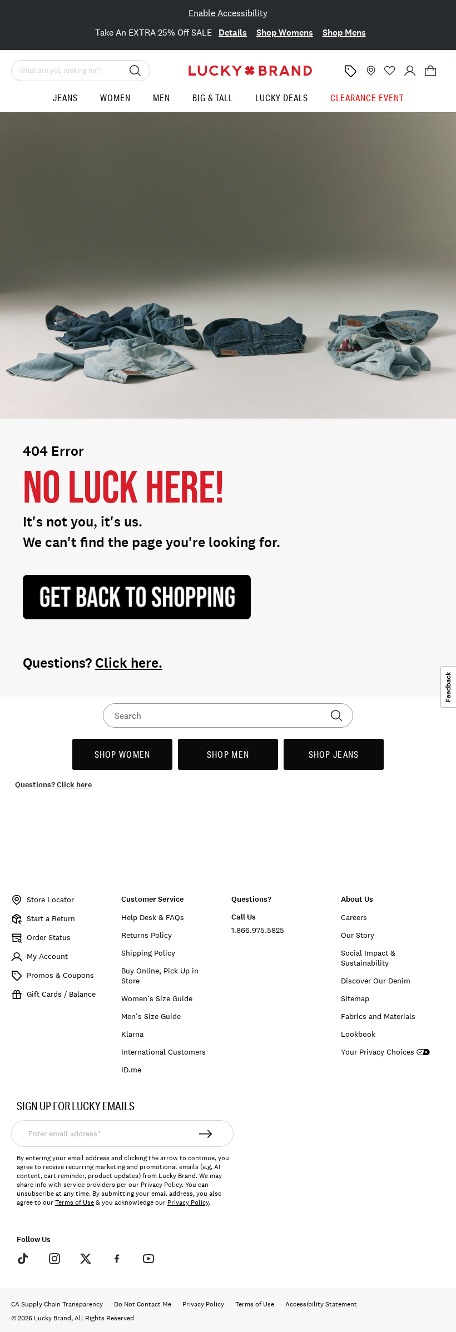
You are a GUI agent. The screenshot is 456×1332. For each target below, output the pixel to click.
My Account (47, 956)
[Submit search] (135, 70)
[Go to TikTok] (23, 1259)
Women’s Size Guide (156, 998)
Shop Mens (344, 32)
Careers (354, 917)
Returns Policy (146, 935)
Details (233, 32)
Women (115, 97)
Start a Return (51, 918)
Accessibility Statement (321, 1304)
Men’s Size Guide (151, 1016)
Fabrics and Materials (378, 1016)
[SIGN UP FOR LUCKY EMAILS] (206, 1133)
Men (161, 97)
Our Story (357, 935)
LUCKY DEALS (281, 97)
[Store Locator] (369, 70)
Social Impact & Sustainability (368, 958)
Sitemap (355, 998)
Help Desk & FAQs (152, 917)
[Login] (409, 70)
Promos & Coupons (60, 975)
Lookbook (358, 1034)
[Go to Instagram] (54, 1259)
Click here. (128, 663)
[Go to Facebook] (117, 1259)
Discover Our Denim (375, 981)
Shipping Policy (148, 953)
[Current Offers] (350, 71)
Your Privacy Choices (377, 1052)
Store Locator (50, 899)
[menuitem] (65, 102)
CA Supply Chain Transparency (57, 1304)
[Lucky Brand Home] (250, 70)
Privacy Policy (188, 1202)
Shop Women (123, 754)
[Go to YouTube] (148, 1259)
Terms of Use (74, 1202)
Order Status (49, 937)
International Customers (163, 1052)
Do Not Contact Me (142, 1304)
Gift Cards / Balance (61, 994)
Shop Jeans (334, 754)
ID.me (131, 1070)
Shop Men (228, 754)
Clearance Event (367, 97)
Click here (74, 784)
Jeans (65, 97)
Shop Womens (284, 32)
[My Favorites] (389, 70)
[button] (430, 70)
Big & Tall (212, 97)
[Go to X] (86, 1259)
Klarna (132, 1034)
